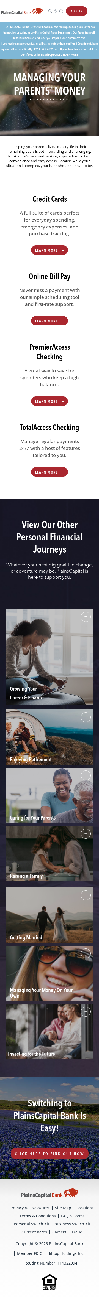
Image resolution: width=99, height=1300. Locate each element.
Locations (85, 1207)
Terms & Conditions (38, 1215)
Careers (59, 1232)
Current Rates (34, 1232)
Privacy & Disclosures (30, 1207)
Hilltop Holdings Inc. (65, 1253)
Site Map (63, 1207)
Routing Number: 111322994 (50, 1263)
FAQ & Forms (73, 1215)
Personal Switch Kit (31, 1224)
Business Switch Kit (72, 1224)
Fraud (77, 1232)
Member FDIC (29, 1253)
